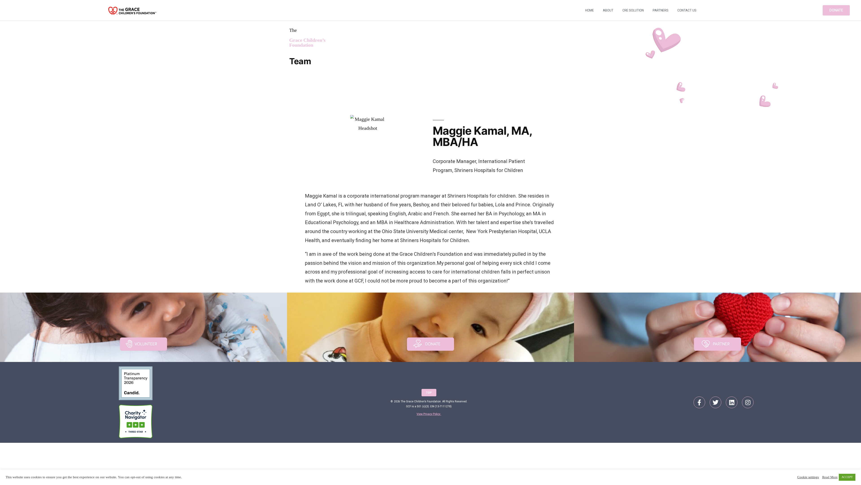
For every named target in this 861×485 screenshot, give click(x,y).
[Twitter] (715, 402)
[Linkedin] (731, 402)
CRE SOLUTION (633, 10)
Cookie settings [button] (808, 477)
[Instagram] (748, 402)
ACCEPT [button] (847, 477)
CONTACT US (686, 10)
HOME (589, 10)
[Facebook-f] (699, 402)
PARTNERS (660, 10)
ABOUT (608, 10)
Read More (830, 477)
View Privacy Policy (429, 414)
